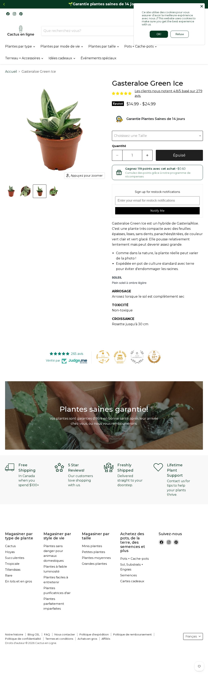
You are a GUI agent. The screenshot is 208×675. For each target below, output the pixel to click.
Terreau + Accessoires (23, 58)
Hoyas (10, 552)
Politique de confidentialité (23, 638)
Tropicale (12, 564)
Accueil (11, 71)
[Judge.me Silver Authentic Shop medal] (137, 356)
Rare (8, 575)
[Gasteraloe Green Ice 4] (11, 191)
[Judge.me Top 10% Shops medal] (154, 356)
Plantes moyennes (96, 558)
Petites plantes (93, 552)
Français (191, 636)
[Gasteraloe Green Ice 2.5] (39, 191)
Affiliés (106, 638)
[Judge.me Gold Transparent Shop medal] (102, 356)
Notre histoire (14, 634)
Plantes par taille (102, 46)
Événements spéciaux (98, 58)
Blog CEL (34, 634)
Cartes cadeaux (132, 581)
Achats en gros (87, 638)
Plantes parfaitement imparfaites (53, 603)
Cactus (10, 546)
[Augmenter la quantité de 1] (147, 155)
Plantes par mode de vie (60, 46)
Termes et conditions (59, 638)
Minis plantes (92, 546)
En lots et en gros (18, 581)
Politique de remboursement (132, 634)
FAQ (47, 634)
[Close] (202, 6)
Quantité (119, 146)
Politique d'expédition (94, 634)
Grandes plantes (94, 564)
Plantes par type (19, 46)
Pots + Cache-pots (139, 46)
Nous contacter (64, 634)
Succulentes (14, 558)
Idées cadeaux (61, 58)
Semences (128, 575)
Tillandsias (12, 569)
